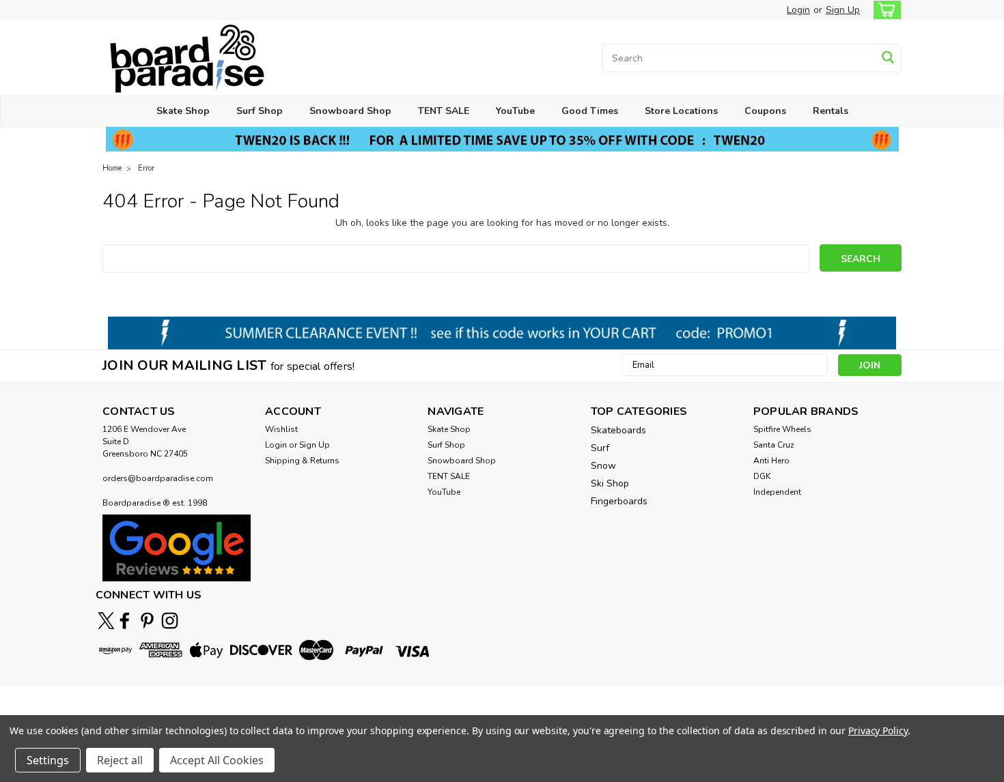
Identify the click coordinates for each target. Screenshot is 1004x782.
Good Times (589, 110)
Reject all (120, 760)
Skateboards (618, 430)
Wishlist (281, 429)
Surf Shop (259, 110)
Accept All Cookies (217, 760)
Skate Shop (183, 110)
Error (146, 168)
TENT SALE (443, 110)
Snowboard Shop (350, 110)
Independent (777, 492)
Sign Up (843, 9)
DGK (761, 476)
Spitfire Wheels (782, 429)
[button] (176, 547)
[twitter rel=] (106, 620)
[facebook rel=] (124, 620)
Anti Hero (771, 460)
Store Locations (681, 110)
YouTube (515, 110)
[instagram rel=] (169, 620)
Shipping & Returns (302, 460)
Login (798, 9)
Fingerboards (619, 501)
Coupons (765, 110)
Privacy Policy (878, 730)
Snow (603, 465)
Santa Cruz (773, 444)
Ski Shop (610, 483)
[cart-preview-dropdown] (884, 10)
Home (112, 168)
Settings (48, 760)
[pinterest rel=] (147, 620)
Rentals (830, 110)
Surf (600, 447)
